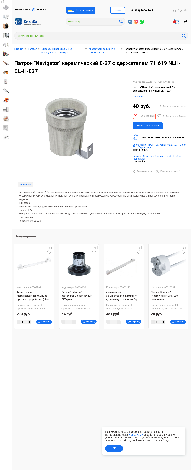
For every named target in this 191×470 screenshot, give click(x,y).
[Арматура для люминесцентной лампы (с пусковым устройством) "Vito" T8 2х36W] (124, 264)
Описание (25, 184)
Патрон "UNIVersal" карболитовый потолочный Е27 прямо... (76, 296)
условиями (136, 434)
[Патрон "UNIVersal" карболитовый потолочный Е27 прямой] (79, 264)
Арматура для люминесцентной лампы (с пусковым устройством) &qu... (33, 296)
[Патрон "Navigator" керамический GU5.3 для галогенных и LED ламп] (168, 264)
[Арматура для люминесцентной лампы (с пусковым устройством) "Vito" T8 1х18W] (34, 264)
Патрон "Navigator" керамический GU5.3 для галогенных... (164, 296)
